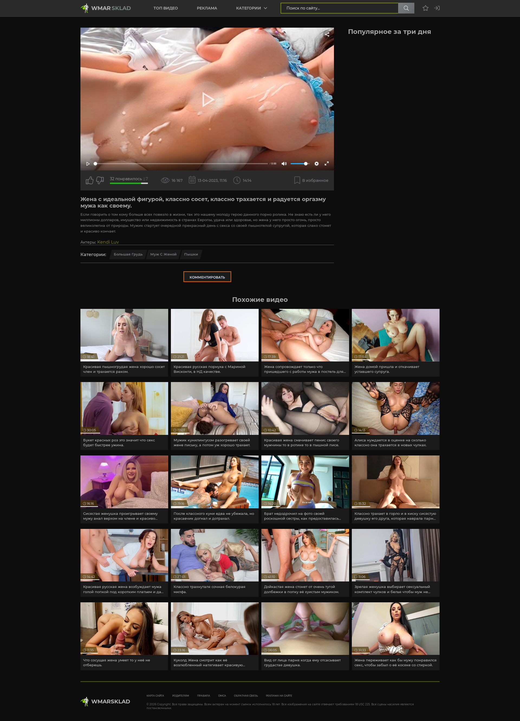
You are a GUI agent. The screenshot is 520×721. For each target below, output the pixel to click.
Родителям (180, 695)
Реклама (207, 8)
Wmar (111, 8)
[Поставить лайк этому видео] (89, 180)
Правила (203, 695)
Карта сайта (155, 695)
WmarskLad (110, 701)
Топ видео (166, 8)
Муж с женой (163, 254)
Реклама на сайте (279, 695)
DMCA (222, 695)
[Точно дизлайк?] (100, 180)
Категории (248, 8)
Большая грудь (128, 254)
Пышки (191, 254)
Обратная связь (246, 695)
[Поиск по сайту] (406, 8)
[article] (124, 343)
